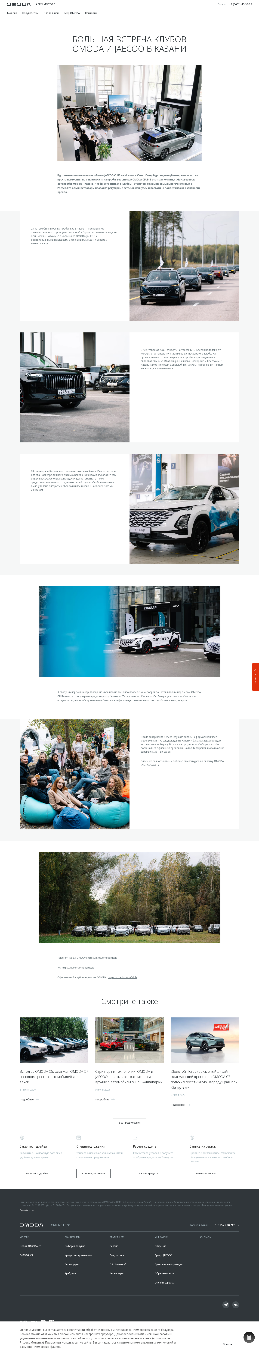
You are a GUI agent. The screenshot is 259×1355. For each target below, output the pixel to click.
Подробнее (242, 676)
